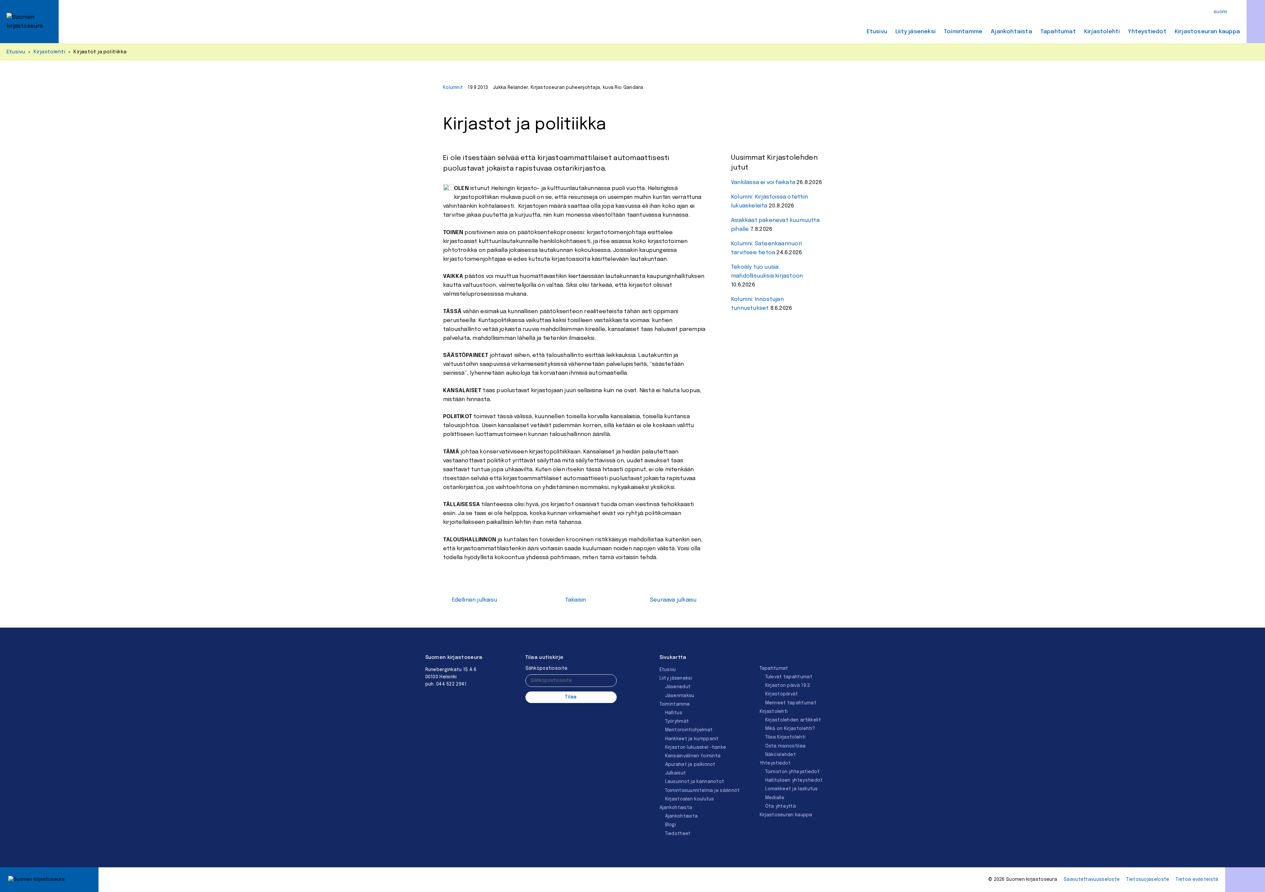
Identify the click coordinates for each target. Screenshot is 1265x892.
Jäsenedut (678, 687)
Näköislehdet (780, 754)
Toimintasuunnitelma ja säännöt (702, 790)
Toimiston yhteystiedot (792, 772)
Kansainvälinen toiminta (693, 756)
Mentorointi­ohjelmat (689, 730)
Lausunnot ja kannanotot (694, 781)
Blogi (670, 825)
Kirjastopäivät (781, 694)
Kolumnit (453, 87)
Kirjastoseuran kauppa (1207, 32)
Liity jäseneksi (915, 32)
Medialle (774, 798)
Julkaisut (675, 773)
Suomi (1220, 12)
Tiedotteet (678, 833)
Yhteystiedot (1147, 32)
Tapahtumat (1058, 32)
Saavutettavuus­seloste (1092, 879)
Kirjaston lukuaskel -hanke (695, 747)
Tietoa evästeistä (1197, 879)
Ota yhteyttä (780, 806)
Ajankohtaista (1011, 32)
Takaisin (575, 600)
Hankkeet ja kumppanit (692, 739)
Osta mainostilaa (785, 746)
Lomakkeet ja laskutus (791, 789)
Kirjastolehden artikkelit (793, 720)
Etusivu (877, 32)
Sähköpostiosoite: (547, 668)
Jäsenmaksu (679, 695)
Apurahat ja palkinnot (690, 764)
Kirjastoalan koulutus (689, 799)
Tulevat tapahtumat (788, 677)
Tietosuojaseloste (1147, 879)
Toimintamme (963, 32)
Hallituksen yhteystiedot (794, 780)
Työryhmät (677, 721)
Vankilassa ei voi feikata (763, 182)
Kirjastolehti (1102, 32)
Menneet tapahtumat (790, 703)
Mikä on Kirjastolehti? (790, 728)
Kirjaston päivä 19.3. (788, 685)
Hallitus (673, 713)
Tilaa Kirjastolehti (785, 737)
